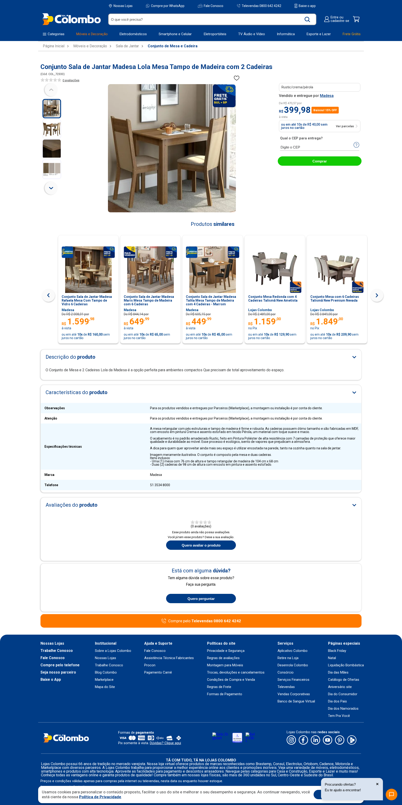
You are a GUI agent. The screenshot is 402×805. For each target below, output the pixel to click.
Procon (149, 665)
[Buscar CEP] (356, 145)
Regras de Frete (219, 687)
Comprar (319, 161)
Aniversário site (340, 687)
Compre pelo (204, 621)
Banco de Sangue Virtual (296, 701)
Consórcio (286, 672)
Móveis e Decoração (90, 46)
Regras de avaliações (223, 658)
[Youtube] (327, 740)
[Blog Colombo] (351, 740)
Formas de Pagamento (224, 694)
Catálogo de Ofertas (343, 679)
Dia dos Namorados (343, 708)
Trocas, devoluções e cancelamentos (236, 672)
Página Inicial (53, 46)
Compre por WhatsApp (167, 6)
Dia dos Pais (337, 701)
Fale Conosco (213, 6)
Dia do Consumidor (342, 694)
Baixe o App (50, 679)
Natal (332, 658)
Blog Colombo (106, 672)
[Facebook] (303, 740)
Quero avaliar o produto (201, 545)
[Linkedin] (315, 740)
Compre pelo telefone (60, 665)
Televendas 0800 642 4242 (261, 5)
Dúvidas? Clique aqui (165, 743)
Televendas (286, 687)
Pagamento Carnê (158, 672)
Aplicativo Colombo (293, 651)
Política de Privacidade (100, 797)
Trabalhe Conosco (56, 651)
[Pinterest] (339, 740)
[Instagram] (291, 740)
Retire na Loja (288, 658)
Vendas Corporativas (294, 694)
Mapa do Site (105, 687)
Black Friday (337, 651)
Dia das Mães (338, 672)
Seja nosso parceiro (58, 672)
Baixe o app (307, 6)
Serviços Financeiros (293, 679)
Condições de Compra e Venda (231, 679)
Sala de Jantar (127, 46)
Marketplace (104, 679)
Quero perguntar (201, 599)
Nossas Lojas (123, 6)
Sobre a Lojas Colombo (113, 651)
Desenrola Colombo (293, 665)
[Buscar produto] (307, 19)
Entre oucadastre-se (340, 19)
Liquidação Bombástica (346, 665)
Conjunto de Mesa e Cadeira (173, 46)
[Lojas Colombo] (71, 19)
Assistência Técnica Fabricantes (169, 658)
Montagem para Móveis (225, 665)
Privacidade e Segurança (226, 651)
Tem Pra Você (339, 716)
